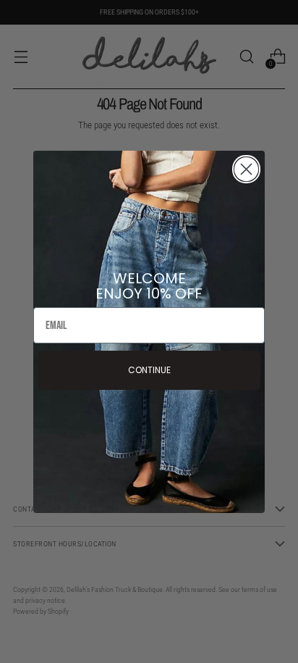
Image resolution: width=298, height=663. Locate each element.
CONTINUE (149, 370)
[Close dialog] (246, 169)
